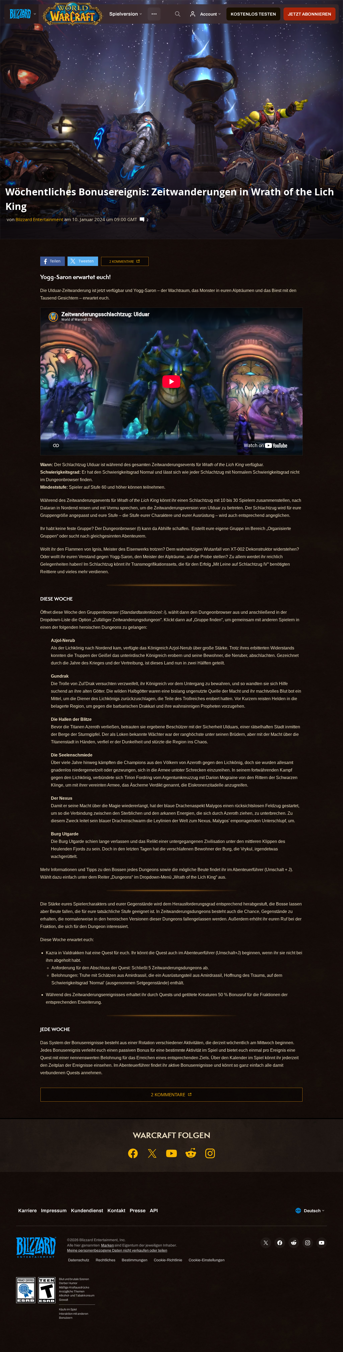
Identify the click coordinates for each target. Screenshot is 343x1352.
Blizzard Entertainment (39, 219)
